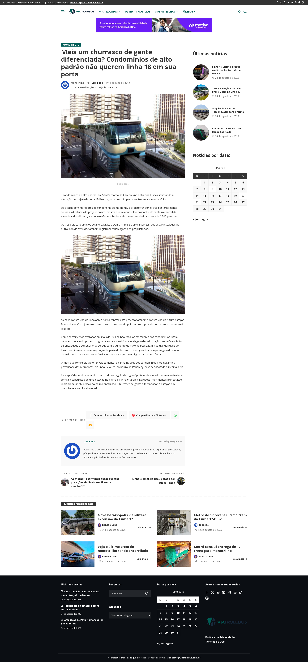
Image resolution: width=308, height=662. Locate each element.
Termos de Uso (215, 641)
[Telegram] (292, 2)
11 (227, 189)
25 (227, 202)
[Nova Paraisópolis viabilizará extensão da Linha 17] (77, 522)
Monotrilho (71, 44)
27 (243, 202)
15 (204, 195)
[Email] (90, 425)
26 (235, 202)
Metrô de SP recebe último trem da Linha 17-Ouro (220, 517)
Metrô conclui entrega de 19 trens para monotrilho (217, 548)
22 (204, 202)
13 (243, 189)
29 (204, 209)
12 (235, 189)
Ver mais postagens (169, 441)
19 (235, 195)
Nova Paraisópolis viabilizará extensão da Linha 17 (122, 517)
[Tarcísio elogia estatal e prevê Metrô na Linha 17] (201, 92)
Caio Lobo (97, 82)
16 (212, 195)
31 (220, 209)
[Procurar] (245, 11)
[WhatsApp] (295, 2)
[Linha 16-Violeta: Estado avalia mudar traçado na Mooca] (201, 72)
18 (227, 195)
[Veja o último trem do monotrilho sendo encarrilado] (77, 554)
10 (220, 189)
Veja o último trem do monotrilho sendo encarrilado (123, 548)
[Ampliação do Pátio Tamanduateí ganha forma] (201, 113)
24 (220, 202)
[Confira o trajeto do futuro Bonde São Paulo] (201, 133)
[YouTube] (288, 2)
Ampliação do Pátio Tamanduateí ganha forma (228, 110)
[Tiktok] (299, 2)
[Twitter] (281, 2)
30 (212, 209)
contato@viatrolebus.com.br (86, 2)
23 (212, 202)
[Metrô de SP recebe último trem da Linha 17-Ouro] (174, 522)
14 (197, 195)
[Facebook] (277, 2)
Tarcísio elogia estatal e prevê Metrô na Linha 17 (226, 90)
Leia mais (142, 527)
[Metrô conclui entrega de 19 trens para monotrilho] (174, 554)
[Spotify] (303, 2)
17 (220, 195)
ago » (205, 219)
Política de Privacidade (220, 637)
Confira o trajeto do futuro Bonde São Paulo (227, 130)
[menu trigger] (65, 11)
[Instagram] (284, 2)
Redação (203, 524)
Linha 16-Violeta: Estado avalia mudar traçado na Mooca (226, 70)
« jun (196, 219)
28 (197, 209)
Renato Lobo (109, 524)
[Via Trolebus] (81, 11)
